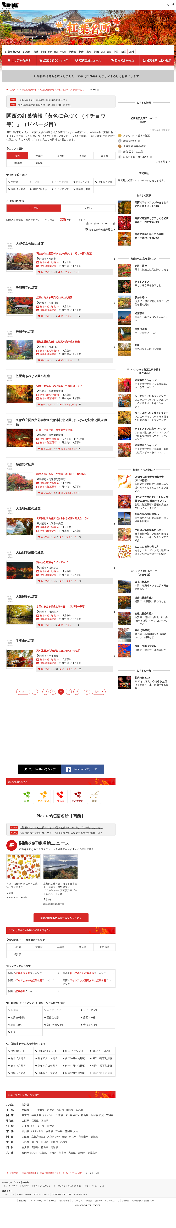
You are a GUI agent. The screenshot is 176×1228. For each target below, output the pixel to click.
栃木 (50, 51)
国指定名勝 (53, 1017)
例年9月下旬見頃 (101, 1050)
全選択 (14, 181)
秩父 (76, 1115)
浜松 (76, 1131)
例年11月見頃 (18, 189)
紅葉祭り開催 (83, 189)
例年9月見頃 (82, 181)
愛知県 (25, 1131)
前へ (24, 691)
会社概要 (125, 1200)
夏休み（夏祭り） (75, 1186)
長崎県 (52, 1152)
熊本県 (62, 1152)
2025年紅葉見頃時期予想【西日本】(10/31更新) (44, 105)
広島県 (25, 1142)
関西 (96, 51)
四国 (123, 51)
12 (45, 691)
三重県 (59, 1131)
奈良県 (104, 155)
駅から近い (17, 1024)
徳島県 (44, 1147)
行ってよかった (124, 60)
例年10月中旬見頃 (75, 1058)
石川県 (25, 1125)
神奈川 (63, 51)
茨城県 (109, 1115)
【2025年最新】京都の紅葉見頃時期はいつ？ (43, 100)
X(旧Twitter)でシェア (42, 769)
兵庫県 (82, 155)
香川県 (25, 1147)
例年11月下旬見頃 (102, 1065)
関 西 (10, 1136)
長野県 (35, 1120)
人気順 (88, 208)
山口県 (44, 1142)
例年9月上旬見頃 (47, 1050)
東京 (56, 51)
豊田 (41, 1131)
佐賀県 (43, 1152)
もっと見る (161, 161)
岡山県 (35, 1142)
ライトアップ (61, 189)
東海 (88, 51)
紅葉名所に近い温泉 (159, 60)
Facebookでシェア (85, 769)
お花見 (34, 1186)
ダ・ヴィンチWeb (24, 1194)
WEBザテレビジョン (41, 1194)
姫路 (64, 1136)
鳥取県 (54, 1142)
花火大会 (61, 1186)
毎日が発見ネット (80, 1194)
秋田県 (60, 1109)
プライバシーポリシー (37, 1200)
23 (87, 691)
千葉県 (59, 1115)
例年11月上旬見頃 (47, 1065)
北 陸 (10, 1125)
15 (68, 691)
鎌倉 (51, 1115)
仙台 (32, 1110)
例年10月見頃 (105, 181)
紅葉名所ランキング (55, 60)
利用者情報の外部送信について (144, 1200)
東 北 (10, 1109)
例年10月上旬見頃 (47, 1058)
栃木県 (94, 1115)
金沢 (32, 1126)
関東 (43, 51)
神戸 (58, 1136)
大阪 (109, 51)
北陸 (81, 51)
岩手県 (50, 1109)
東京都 (25, 1115)
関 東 (10, 1115)
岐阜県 (49, 1131)
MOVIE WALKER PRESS (61, 1194)
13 (53, 691)
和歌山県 (17, 163)
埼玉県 (69, 1115)
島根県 (64, 1142)
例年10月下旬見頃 (102, 1058)
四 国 (10, 1147)
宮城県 (25, 1109)
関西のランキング (25, 973)
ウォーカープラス (10, 1186)
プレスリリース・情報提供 (82, 1200)
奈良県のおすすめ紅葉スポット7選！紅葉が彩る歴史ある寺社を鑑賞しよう (61, 832)
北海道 (27, 51)
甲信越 (72, 51)
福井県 (50, 1125)
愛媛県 (35, 1147)
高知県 (54, 1147)
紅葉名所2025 (12, 51)
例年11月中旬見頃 (75, 1065)
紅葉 (86, 1186)
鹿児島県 (92, 1152)
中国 (116, 51)
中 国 (10, 1142)
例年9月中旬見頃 (74, 1050)
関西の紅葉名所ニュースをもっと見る (61, 917)
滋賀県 (39, 163)
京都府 (60, 155)
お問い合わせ (64, 1200)
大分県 (72, 1152)
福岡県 (25, 1152)
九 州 (10, 1152)
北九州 (33, 1152)
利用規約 (22, 1200)
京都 (103, 51)
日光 (101, 1115)
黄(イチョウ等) (55, 1024)
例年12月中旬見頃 (75, 1073)
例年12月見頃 (39, 189)
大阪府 (39, 155)
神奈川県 (36, 1115)
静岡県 (68, 1131)
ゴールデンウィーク (47, 1186)
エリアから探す (21, 60)
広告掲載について (112, 1200)
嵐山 (42, 1136)
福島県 (79, 1109)
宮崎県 (81, 1152)
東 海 (10, 1131)
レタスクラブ (9, 1194)
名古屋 (33, 1131)
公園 (13, 1032)
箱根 (44, 1115)
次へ (97, 691)
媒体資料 (98, 1200)
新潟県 (44, 1120)
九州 (131, 51)
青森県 (41, 1109)
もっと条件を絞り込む (101, 229)
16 (76, 691)
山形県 (70, 1109)
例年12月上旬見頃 (47, 1073)
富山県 (41, 1125)
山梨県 (25, 1120)
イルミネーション (98, 1186)
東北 (36, 51)
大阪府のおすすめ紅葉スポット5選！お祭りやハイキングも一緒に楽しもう (61, 827)
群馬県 (84, 1115)
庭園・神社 (89, 1017)
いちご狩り (24, 1186)
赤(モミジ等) (90, 1024)
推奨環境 (52, 1200)
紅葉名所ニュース (90, 60)
